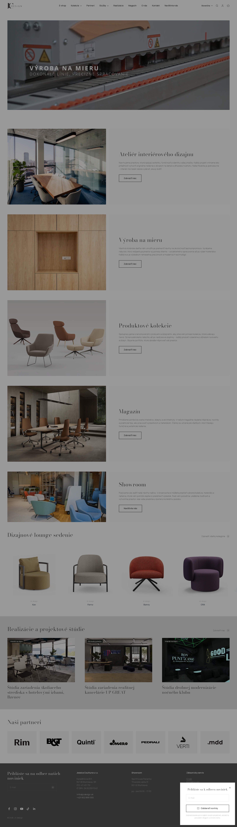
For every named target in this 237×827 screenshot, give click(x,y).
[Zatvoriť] (230, 788)
